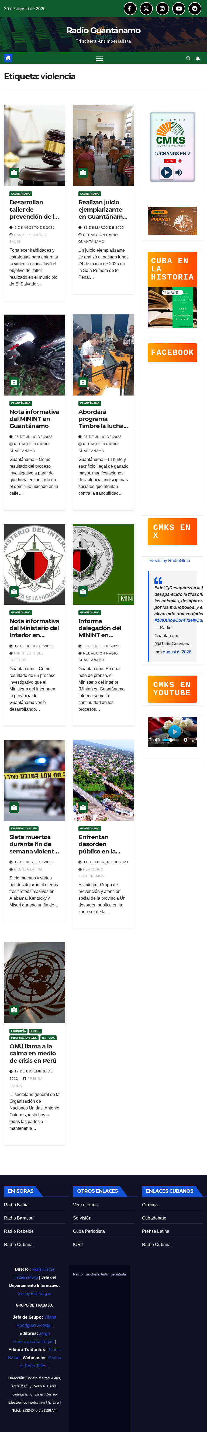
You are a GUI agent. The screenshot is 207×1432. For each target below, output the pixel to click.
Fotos (35, 1030)
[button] (188, 58)
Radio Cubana (18, 1244)
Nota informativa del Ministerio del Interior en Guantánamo (34, 631)
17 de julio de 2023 (34, 646)
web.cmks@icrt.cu (44, 1402)
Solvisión (82, 1218)
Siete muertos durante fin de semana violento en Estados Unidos (33, 851)
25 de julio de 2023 (34, 437)
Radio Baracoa (19, 1218)
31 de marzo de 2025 (104, 228)
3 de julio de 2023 (101, 646)
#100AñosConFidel (174, 620)
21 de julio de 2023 (103, 437)
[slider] (171, 740)
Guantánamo (20, 193)
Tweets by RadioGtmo (169, 560)
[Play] (166, 173)
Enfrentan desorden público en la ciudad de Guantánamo (98, 851)
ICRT (78, 1244)
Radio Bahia (16, 1204)
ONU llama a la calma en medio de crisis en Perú (32, 1053)
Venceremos (85, 1204)
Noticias (48, 1037)
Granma (150, 1204)
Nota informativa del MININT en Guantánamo (34, 419)
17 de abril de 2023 (34, 862)
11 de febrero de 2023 (106, 862)
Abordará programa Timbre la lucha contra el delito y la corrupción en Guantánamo (102, 429)
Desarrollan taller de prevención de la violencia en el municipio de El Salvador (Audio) (33, 220)
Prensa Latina (156, 1231)
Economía (18, 1030)
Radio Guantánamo (103, 30)
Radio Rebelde (19, 1231)
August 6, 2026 (177, 652)
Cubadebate (154, 1218)
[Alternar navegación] (99, 58)
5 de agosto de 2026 (35, 228)
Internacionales (24, 828)
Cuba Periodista (89, 1231)
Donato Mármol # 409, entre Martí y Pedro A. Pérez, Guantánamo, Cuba (36, 1386)
